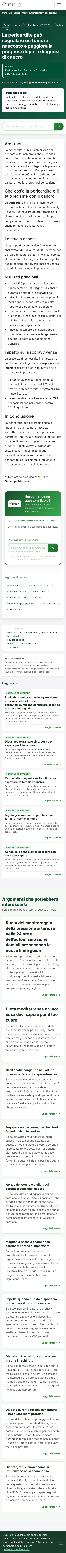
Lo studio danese (16, 636)
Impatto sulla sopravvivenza (21, 643)
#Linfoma (36, 597)
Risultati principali (16, 640)
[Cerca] (59, 126)
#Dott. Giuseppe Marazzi (20, 603)
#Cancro (30, 585)
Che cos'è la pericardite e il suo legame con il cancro (31, 632)
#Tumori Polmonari (17, 591)
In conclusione (12, 647)
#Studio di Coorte (48, 603)
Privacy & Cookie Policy (17, 1549)
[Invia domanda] (53, 548)
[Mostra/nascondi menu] (59, 5)
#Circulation (13, 609)
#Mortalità (45, 585)
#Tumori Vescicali (16, 597)
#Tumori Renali (40, 591)
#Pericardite (13, 585)
